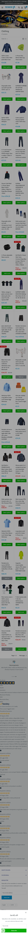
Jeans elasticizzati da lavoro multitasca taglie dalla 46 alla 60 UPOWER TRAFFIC (7, 329)
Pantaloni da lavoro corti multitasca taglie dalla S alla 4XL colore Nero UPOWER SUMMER (21, 329)
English (4, 905)
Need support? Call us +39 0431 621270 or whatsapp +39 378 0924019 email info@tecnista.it (14, 2)
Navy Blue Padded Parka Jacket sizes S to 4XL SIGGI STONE (21, 432)
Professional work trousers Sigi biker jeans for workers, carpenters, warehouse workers (21, 153)
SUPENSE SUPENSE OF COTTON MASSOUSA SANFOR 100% (21, 88)
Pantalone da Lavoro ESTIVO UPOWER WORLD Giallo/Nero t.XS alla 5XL (7, 567)
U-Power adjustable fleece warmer (7, 256)
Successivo (9, 711)
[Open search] (19, 7)
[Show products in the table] (23, 39)
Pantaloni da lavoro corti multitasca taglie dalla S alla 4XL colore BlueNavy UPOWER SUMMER (7, 434)
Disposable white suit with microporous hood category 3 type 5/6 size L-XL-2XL (7, 225)
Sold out (21, 377)
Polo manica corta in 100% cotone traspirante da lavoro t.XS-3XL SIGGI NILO (7, 600)
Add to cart (7, 273)
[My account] (22, 7)
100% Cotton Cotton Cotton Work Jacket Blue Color (7, 57)
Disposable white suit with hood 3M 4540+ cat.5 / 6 (6, 87)
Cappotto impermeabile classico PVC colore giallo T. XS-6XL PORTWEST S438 (21, 567)
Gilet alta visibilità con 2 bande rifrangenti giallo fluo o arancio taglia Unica (21, 399)
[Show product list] (25, 39)
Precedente (3, 711)
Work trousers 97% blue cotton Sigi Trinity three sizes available (21, 502)
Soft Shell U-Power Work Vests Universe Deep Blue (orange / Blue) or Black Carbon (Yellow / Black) (21, 260)
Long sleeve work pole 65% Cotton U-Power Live (20, 533)
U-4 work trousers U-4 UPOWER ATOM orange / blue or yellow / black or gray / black (7, 153)
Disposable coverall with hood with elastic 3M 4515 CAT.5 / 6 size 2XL (21, 362)
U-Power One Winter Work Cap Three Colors (20, 57)
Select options (7, 67)
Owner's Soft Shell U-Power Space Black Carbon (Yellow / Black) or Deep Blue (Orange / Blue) (7, 188)
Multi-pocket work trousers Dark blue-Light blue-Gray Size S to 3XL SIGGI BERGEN (21, 225)
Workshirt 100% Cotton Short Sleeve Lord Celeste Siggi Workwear (7, 534)
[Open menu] (2, 7)
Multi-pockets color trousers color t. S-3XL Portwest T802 (7, 501)
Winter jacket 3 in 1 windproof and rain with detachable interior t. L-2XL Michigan (21, 469)
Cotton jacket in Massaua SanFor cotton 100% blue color (20, 120)
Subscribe (14, 930)
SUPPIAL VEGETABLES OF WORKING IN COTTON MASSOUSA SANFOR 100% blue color (20, 189)
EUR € (12, 905)
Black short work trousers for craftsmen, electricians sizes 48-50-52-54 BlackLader (6, 364)
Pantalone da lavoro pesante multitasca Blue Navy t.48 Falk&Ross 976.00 (21, 633)
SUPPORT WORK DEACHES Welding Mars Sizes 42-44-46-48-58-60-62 (21, 295)
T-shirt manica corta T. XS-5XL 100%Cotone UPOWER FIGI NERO (21, 600)
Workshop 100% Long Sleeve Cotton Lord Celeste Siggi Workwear (7, 398)
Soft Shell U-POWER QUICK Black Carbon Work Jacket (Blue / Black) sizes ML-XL (7, 469)
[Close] (25, 912)
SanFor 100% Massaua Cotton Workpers (6, 119)
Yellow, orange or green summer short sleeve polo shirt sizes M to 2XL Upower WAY (7, 296)
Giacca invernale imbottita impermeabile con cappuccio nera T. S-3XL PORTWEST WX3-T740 (7, 635)
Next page (22, 655)
